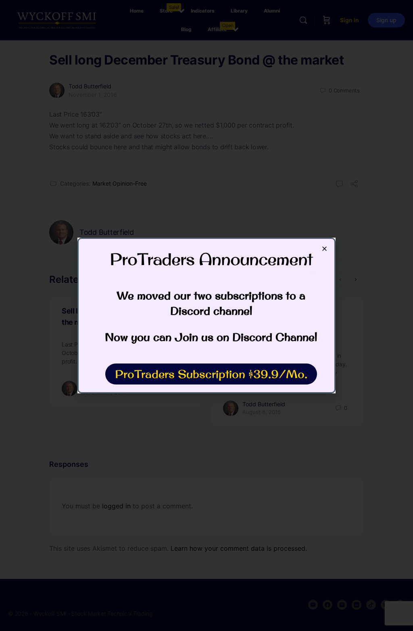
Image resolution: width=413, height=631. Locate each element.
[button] (324, 249)
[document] (206, 315)
